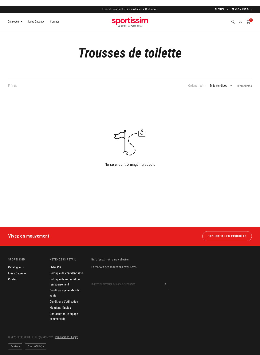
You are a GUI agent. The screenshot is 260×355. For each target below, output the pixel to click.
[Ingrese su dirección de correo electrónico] (165, 284)
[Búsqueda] (233, 22)
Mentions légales (60, 308)
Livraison (55, 267)
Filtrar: (12, 85)
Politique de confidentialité (66, 273)
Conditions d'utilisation (64, 301)
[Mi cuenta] (240, 22)
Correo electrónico (101, 276)
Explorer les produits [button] (227, 236)
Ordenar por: (196, 85)
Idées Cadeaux (36, 21)
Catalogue (13, 21)
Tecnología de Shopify (66, 337)
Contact (54, 21)
